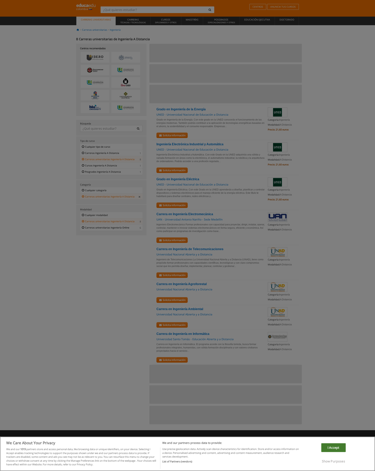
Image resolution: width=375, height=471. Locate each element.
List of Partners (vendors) (177, 461)
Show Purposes (333, 461)
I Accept (333, 447)
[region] (187, 454)
